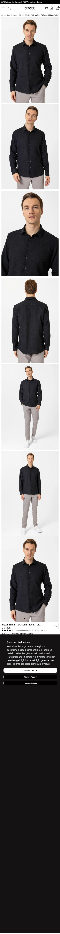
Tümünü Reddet (30, 677)
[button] (24, 618)
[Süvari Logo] (30, 8)
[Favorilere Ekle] (56, 626)
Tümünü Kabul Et (30, 670)
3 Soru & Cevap (41, 630)
